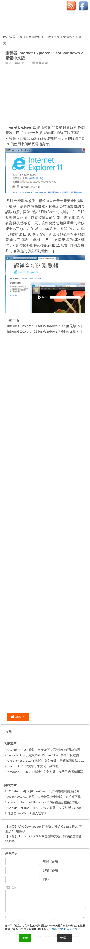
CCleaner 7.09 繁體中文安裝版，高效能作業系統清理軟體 (47, 749)
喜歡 (19, 717)
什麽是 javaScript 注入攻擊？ (27, 813)
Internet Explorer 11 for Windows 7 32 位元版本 (43, 326)
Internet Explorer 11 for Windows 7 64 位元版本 (43, 331)
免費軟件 (35, 37)
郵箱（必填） (52, 870)
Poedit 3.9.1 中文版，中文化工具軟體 (33, 766)
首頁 (22, 37)
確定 (25, 938)
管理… (64, 938)
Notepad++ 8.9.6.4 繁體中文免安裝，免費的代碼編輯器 (45, 771)
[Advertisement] (45, 93)
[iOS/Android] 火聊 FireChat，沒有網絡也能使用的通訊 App (48, 791)
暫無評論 (42, 63)
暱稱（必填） (52, 861)
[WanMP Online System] (27, 25)
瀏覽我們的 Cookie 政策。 (66, 929)
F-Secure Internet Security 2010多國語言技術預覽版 (43, 802)
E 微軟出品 (52, 37)
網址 (46, 879)
